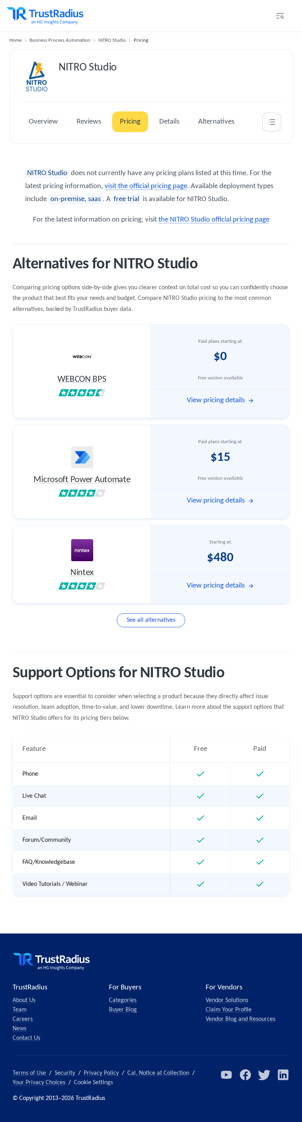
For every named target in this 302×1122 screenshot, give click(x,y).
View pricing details (216, 400)
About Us (24, 1000)
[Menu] (280, 15)
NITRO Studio (112, 40)
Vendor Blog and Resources (240, 1019)
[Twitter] (264, 1074)
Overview (43, 122)
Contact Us (26, 1038)
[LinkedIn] (283, 1074)
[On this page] (271, 122)
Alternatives (216, 122)
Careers (23, 1019)
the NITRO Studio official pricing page (213, 220)
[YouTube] (226, 1074)
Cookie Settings (93, 1082)
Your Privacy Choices (39, 1082)
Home (15, 40)
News (19, 1029)
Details (169, 122)
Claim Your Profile (229, 1010)
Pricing (130, 122)
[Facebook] (245, 1074)
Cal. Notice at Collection (158, 1073)
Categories (122, 1000)
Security (65, 1073)
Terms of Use (29, 1073)
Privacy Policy (101, 1073)
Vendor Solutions (227, 1000)
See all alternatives (151, 620)
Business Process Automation (59, 40)
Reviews (89, 122)
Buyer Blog (123, 1010)
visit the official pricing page (146, 186)
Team (20, 1010)
